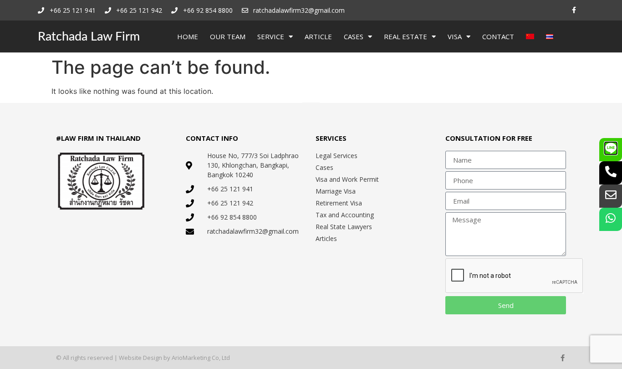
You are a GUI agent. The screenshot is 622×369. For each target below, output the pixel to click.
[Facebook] (574, 10)
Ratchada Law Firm (89, 37)
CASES (353, 36)
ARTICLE (318, 36)
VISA (455, 36)
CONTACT (498, 36)
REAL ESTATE (405, 36)
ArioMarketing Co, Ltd (201, 358)
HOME (187, 36)
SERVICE (270, 36)
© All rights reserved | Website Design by (114, 358)
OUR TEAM (227, 36)
